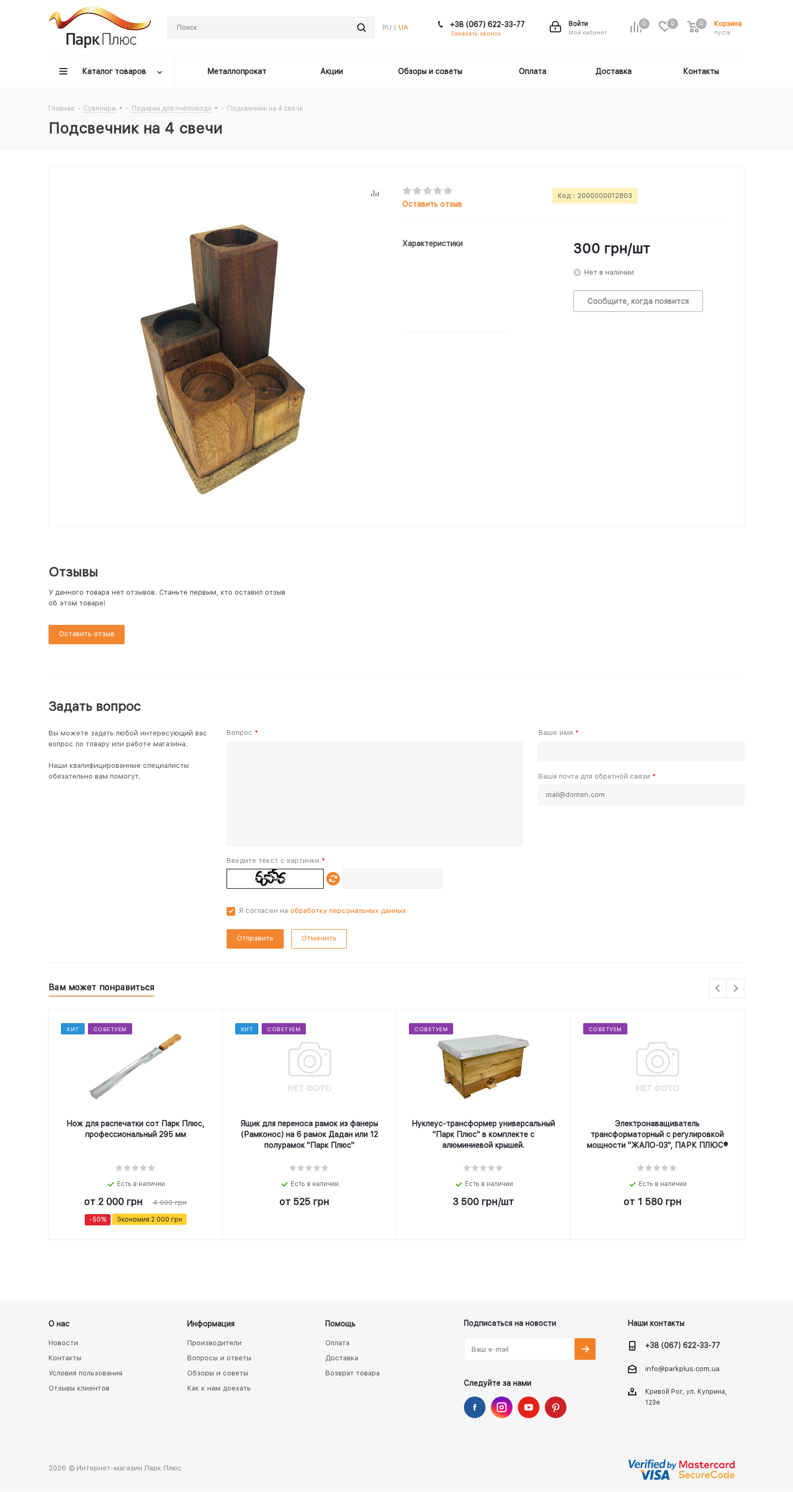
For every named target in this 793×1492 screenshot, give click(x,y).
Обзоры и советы (217, 1373)
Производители (214, 1343)
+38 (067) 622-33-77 (487, 24)
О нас (59, 1323)
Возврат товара (352, 1373)
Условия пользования (85, 1373)
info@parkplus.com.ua (682, 1369)
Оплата (337, 1343)
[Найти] (361, 27)
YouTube (528, 1407)
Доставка (341, 1358)
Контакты (65, 1358)
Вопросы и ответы (219, 1358)
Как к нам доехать (219, 1388)
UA (403, 27)
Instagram (501, 1407)
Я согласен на (322, 911)
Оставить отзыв (432, 204)
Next (735, 988)
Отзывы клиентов (79, 1388)
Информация (211, 1323)
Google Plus (555, 1407)
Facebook (475, 1407)
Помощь (340, 1323)
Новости (63, 1343)
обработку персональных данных (348, 911)
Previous (718, 988)
